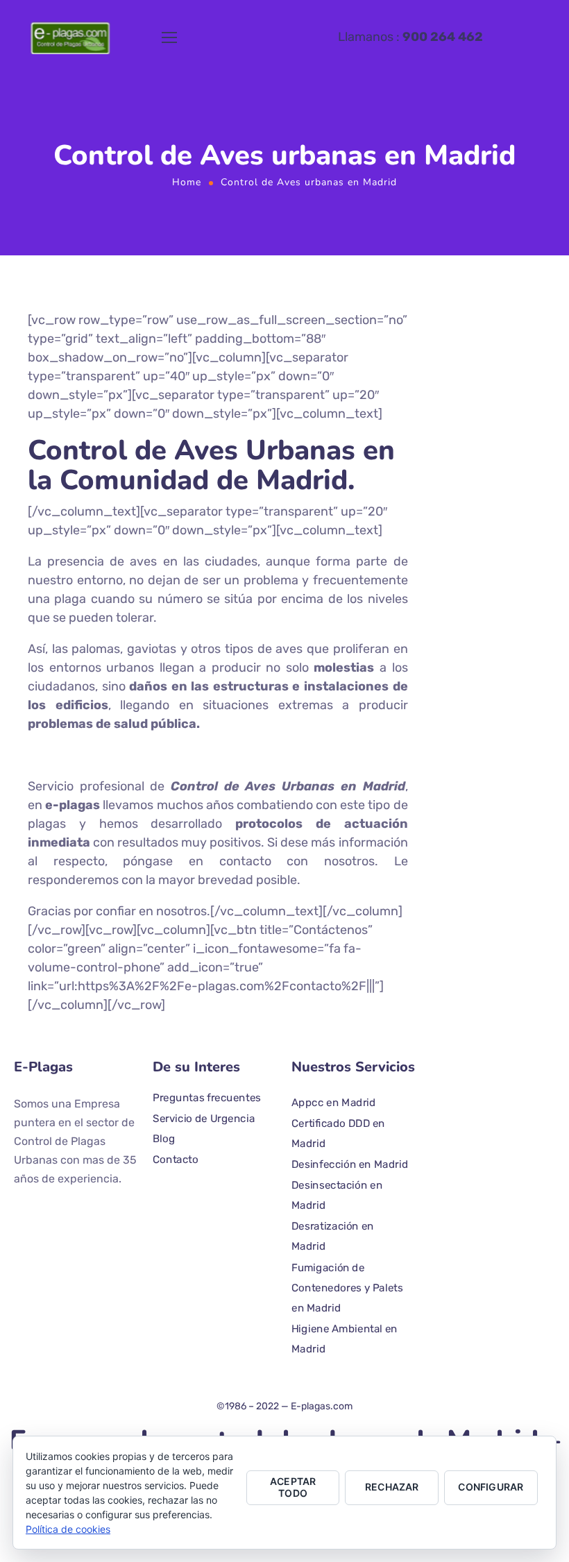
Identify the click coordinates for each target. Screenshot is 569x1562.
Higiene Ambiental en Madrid (344, 1339)
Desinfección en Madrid (349, 1164)
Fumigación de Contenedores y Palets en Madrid (347, 1287)
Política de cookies (68, 1529)
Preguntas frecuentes (207, 1098)
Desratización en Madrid (332, 1236)
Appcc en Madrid (333, 1102)
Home (186, 182)
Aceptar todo (293, 1487)
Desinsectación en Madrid (336, 1195)
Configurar (490, 1487)
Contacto (175, 1159)
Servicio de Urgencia (204, 1118)
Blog (164, 1138)
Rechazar (392, 1487)
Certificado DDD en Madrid (338, 1133)
